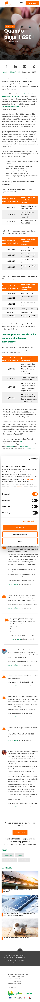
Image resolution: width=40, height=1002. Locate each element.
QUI (20, 441)
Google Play (9, 446)
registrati (16, 584)
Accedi (10, 584)
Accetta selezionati (20, 534)
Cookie (11, 958)
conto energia (24, 860)
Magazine (5, 72)
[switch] (35, 500)
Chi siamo (8, 955)
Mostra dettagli (28, 521)
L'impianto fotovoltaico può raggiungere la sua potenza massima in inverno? (19, 914)
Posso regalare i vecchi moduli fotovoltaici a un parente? (19, 891)
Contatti (15, 955)
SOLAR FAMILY (15, 72)
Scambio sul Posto (9, 860)
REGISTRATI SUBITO (20, 832)
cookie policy (29, 479)
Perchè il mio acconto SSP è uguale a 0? (16, 938)
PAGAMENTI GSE (8, 855)
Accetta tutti (20, 528)
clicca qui (20, 487)
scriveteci (31, 449)
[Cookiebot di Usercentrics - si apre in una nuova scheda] (29, 459)
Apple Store (24, 446)
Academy (19, 855)
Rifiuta (20, 541)
